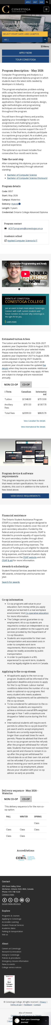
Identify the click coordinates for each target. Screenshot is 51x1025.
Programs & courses (10, 915)
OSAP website (30, 557)
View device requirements (25, 495)
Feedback (28, 1004)
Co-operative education (37, 613)
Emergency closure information (15, 961)
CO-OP (26, 384)
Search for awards (11, 582)
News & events (8, 964)
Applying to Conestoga (11, 919)
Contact (37, 1004)
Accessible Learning (10, 922)
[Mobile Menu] (46, 9)
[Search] (47, 2)
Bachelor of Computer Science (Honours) (27, 178)
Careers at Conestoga (11, 948)
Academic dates (8, 928)
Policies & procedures (11, 958)
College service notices (11, 967)
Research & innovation (11, 951)
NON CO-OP (11, 384)
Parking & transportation (12, 931)
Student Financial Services (13, 925)
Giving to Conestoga (10, 955)
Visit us (5, 934)
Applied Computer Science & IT (22, 240)
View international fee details (33, 426)
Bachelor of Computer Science (22, 174)
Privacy (43, 1002)
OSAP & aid (7, 560)
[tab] (19, 289)
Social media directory (11, 904)
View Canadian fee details (34, 421)
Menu (46, 46)
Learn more (11, 321)
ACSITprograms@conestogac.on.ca (25, 228)
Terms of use (16, 1004)
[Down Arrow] (45, 39)
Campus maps (8, 894)
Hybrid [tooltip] (14, 203)
